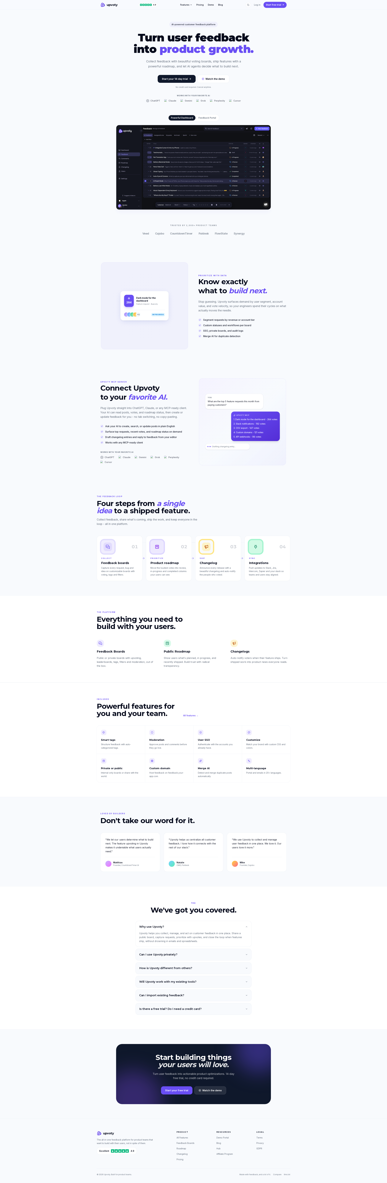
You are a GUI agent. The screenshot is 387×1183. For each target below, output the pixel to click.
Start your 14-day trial (175, 78)
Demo (211, 4)
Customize (253, 740)
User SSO (204, 740)
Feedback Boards (185, 1143)
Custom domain (159, 768)
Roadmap (181, 1148)
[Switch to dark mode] (248, 5)
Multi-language (256, 768)
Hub (218, 1148)
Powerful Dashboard (182, 117)
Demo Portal (222, 1137)
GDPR (259, 1148)
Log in (257, 4)
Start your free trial (176, 1090)
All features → (190, 715)
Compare (277, 1174)
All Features (182, 1137)
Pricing (200, 4)
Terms (259, 1137)
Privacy (260, 1143)
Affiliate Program (224, 1154)
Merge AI (204, 768)
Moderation (156, 740)
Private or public (111, 768)
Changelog (182, 1154)
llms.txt (287, 1174)
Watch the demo (215, 78)
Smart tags (108, 740)
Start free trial (273, 4)
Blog (220, 4)
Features (184, 4)
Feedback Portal (207, 117)
